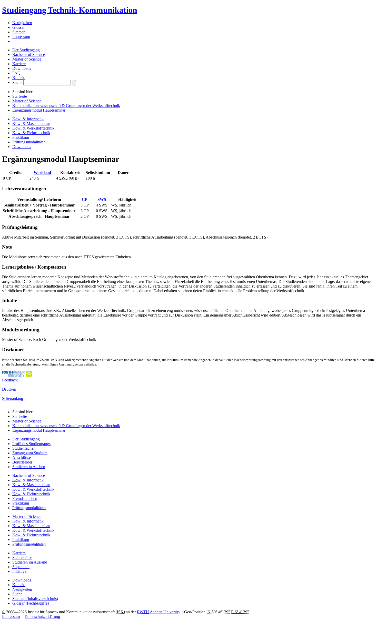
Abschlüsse (21, 457)
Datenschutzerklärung (42, 616)
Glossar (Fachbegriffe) (30, 603)
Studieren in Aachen (28, 467)
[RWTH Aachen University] (21, 41)
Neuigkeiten (22, 23)
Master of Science (26, 59)
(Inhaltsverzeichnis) (35, 598)
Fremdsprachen (24, 498)
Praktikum (20, 137)
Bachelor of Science (28, 54)
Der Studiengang (26, 50)
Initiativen (20, 571)
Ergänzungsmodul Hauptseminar (38, 110)
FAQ (16, 73)
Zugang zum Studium (29, 453)
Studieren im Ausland (29, 562)
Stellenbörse (22, 557)
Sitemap (18, 32)
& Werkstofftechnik (33, 489)
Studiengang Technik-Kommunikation (69, 10)
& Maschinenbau (31, 484)
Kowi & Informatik (28, 119)
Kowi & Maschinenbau (31, 123)
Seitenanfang (12, 398)
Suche (17, 82)
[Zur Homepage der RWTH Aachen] (17, 375)
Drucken (9, 389)
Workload (42, 172)
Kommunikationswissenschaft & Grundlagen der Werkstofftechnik (66, 105)
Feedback (10, 380)
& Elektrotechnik (31, 494)
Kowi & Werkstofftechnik (33, 128)
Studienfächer (23, 448)
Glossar (18, 27)
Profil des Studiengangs (31, 443)
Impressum (21, 36)
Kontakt (18, 77)
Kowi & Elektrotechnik (31, 133)
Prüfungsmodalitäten (29, 142)
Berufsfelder (22, 462)
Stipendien (20, 567)
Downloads (21, 68)
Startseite (19, 96)
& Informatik (28, 480)
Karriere (19, 64)
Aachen (158, 612)
